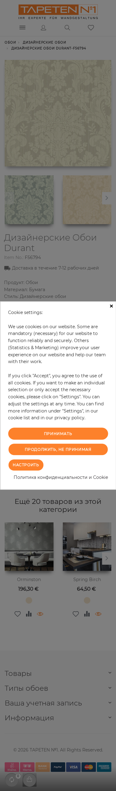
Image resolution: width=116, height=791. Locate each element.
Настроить (26, 464)
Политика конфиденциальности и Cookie (61, 477)
